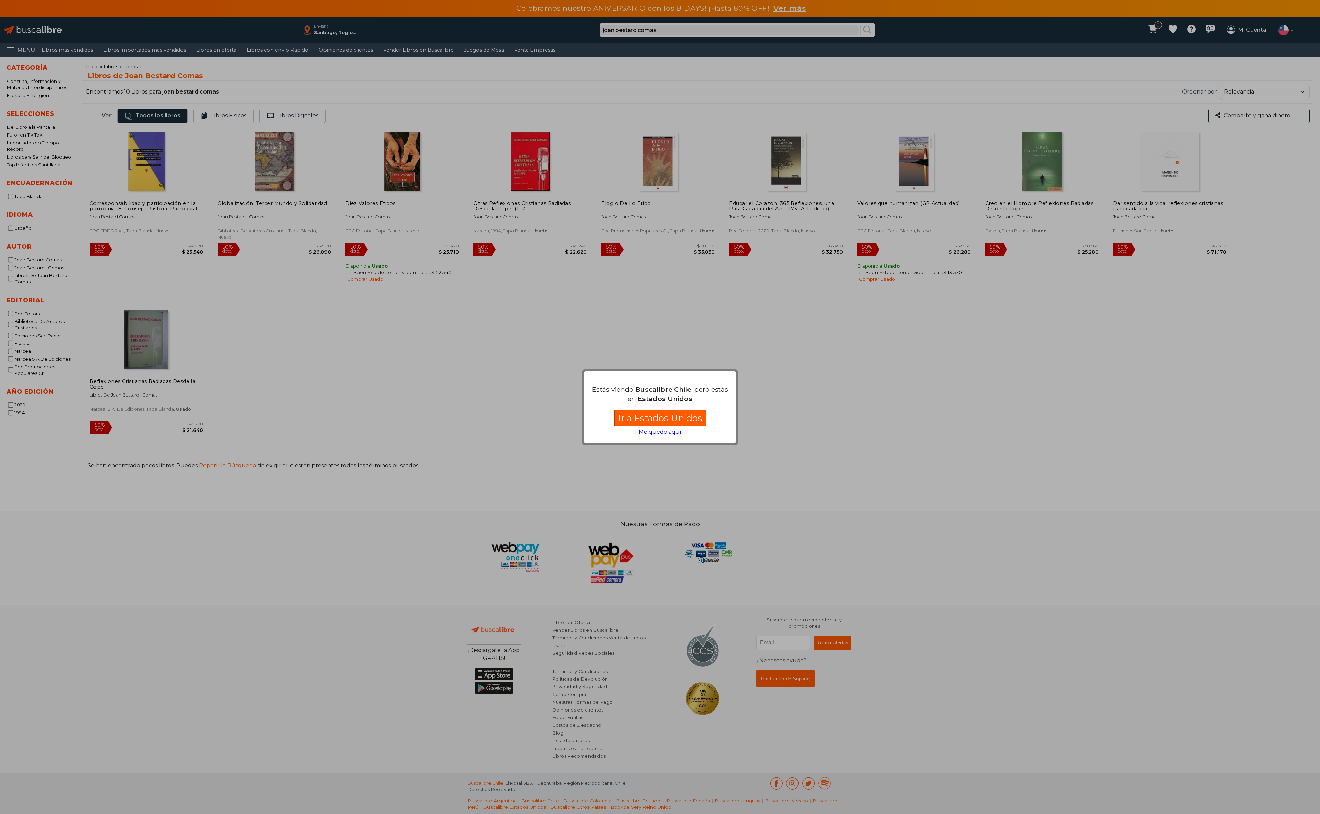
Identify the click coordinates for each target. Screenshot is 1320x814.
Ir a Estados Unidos (660, 418)
